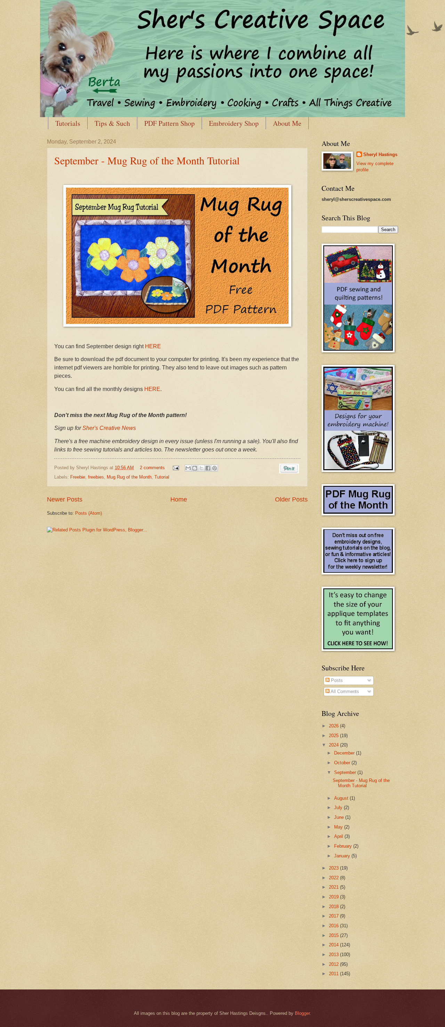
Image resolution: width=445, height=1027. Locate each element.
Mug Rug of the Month (129, 477)
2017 (334, 916)
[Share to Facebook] (207, 468)
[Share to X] (201, 468)
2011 (334, 973)
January (342, 855)
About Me (287, 123)
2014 (334, 944)
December (345, 753)
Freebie (77, 477)
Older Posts (291, 499)
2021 (334, 887)
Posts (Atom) (88, 513)
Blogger (302, 1013)
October (342, 762)
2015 (334, 935)
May (339, 827)
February (343, 846)
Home (178, 499)
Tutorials (67, 123)
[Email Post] (175, 467)
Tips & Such (112, 123)
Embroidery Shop (234, 123)
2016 (334, 925)
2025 (334, 735)
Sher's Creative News (109, 428)
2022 (334, 877)
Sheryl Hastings (380, 154)
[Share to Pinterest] (214, 468)
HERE (153, 346)
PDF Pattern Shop (169, 123)
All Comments (344, 691)
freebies (96, 477)
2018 (334, 906)
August (342, 798)
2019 (334, 896)
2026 (334, 725)
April (339, 836)
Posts (336, 680)
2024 (334, 745)
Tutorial (161, 477)
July (339, 807)
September (345, 772)
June (339, 817)
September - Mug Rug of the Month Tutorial (147, 160)
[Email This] (188, 468)
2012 (334, 964)
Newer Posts (64, 499)
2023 (334, 868)
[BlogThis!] (194, 468)
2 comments (152, 467)
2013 (334, 954)
